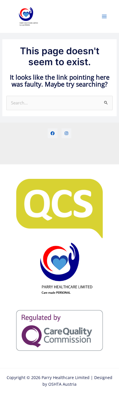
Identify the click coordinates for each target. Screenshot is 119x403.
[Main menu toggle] (104, 16)
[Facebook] (52, 133)
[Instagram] (66, 133)
